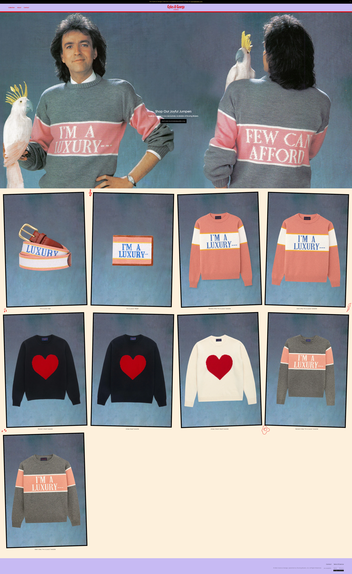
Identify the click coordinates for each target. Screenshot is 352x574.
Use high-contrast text (338, 570)
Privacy (341, 568)
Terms (335, 568)
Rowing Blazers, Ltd (303, 568)
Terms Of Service (339, 564)
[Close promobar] (350, 1)
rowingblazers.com (196, 1)
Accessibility (327, 568)
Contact (328, 564)
